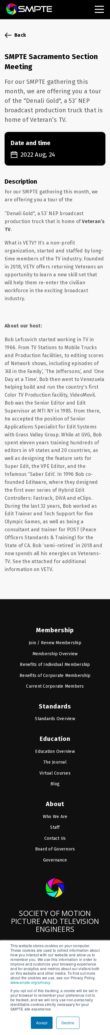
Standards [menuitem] (55, 706)
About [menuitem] (55, 804)
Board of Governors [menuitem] (55, 849)
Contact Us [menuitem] (55, 838)
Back (20, 35)
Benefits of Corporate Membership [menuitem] (55, 675)
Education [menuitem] (55, 738)
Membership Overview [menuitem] (55, 653)
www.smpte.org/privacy (30, 982)
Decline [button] (67, 1022)
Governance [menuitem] (55, 860)
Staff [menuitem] (55, 827)
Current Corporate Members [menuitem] (55, 686)
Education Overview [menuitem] (55, 751)
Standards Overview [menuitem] (55, 718)
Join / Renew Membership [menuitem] (55, 642)
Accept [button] (41, 1022)
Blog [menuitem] (55, 784)
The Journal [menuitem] (55, 762)
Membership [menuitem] (55, 630)
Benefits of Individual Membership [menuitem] (55, 664)
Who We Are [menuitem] (55, 816)
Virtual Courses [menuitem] (55, 773)
